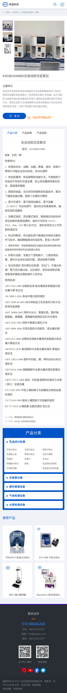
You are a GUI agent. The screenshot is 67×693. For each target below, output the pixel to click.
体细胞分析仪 (13, 463)
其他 (37, 12)
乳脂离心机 (12, 454)
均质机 (10, 459)
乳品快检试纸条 (50, 463)
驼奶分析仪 (48, 449)
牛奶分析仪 (12, 449)
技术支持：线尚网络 (31, 685)
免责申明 (18, 688)
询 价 (17, 115)
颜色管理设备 (17, 486)
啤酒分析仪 (29, 454)
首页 (8, 12)
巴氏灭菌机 (48, 454)
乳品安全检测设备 (51, 468)
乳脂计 (27, 459)
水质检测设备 (17, 504)
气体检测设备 (17, 495)
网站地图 (7, 688)
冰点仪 (46, 459)
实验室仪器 (16, 477)
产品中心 (15, 12)
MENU (62, 4)
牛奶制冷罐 (12, 468)
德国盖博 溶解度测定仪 (24, 417)
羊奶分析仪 (29, 449)
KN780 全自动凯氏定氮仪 (25, 421)
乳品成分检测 (27, 12)
